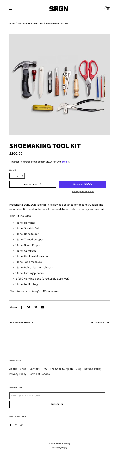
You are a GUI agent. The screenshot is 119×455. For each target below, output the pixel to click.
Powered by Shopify (59, 448)
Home (12, 23)
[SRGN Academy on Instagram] (16, 424)
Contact (34, 368)
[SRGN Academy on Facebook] (10, 424)
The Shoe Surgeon (61, 368)
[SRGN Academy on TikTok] (21, 424)
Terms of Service (39, 374)
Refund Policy (92, 368)
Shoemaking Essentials (30, 23)
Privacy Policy (17, 374)
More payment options (83, 191)
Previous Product (23, 322)
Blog (78, 368)
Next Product (98, 322)
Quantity (13, 170)
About (13, 368)
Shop (23, 368)
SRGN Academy (63, 443)
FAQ (44, 368)
